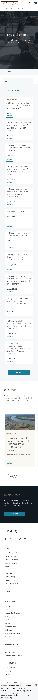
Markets (7, 566)
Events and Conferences (12, 613)
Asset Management (11, 553)
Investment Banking (11, 563)
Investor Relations (10, 627)
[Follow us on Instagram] (20, 539)
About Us (7, 606)
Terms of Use (17, 682)
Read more (9, 463)
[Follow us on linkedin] (5, 539)
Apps (6, 609)
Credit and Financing (11, 560)
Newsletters (8, 637)
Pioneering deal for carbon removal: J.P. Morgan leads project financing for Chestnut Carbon (18, 442)
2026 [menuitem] (6, 81)
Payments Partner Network (13, 656)
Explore (14, 514)
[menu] (18, 81)
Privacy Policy (6, 697)
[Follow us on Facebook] (15, 539)
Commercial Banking (11, 556)
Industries (8, 620)
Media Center (9, 630)
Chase (6, 649)
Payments (8, 570)
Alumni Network (10, 667)
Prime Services (9, 573)
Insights (7, 623)
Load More (19, 372)
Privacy (7, 682)
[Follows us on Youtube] (25, 539)
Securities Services (10, 580)
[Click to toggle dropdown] (30, 71)
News (9, 71)
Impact (7, 616)
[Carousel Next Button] (14, 476)
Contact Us (8, 674)
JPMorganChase (10, 652)
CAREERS (7, 592)
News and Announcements (13, 633)
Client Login (8, 671)
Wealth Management (11, 583)
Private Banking (10, 577)
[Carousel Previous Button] (7, 476)
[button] (36, 685)
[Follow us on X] (10, 539)
